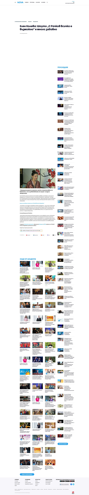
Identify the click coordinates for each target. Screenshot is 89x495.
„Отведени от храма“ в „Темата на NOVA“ (25, 323)
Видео (16, 485)
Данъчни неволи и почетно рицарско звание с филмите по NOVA (49, 468)
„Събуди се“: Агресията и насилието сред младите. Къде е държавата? (37, 443)
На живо (43, 2)
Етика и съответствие (66, 489)
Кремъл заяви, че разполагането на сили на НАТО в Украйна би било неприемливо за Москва (69, 414)
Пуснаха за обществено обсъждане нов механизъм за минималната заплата (69, 388)
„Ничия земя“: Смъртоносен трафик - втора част (50, 309)
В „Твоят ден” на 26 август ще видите (36, 268)
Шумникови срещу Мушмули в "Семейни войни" (49, 391)
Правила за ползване (59, 489)
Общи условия (45, 489)
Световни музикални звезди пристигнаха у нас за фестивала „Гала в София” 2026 (50, 377)
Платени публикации (17, 490)
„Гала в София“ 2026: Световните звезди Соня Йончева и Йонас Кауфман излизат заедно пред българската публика (24, 270)
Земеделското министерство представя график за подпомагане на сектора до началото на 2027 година (69, 131)
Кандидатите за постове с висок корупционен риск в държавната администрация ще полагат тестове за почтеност (68, 341)
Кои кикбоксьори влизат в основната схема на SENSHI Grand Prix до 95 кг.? (50, 443)
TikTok (45, 224)
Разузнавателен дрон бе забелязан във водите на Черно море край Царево (69, 211)
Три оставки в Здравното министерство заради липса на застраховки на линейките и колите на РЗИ (69, 373)
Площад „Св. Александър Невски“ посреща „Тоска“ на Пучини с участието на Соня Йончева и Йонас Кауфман (25, 297)
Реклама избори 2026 (20, 489)
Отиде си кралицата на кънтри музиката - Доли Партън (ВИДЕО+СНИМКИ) (68, 147)
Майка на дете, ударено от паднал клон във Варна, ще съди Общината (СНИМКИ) (69, 357)
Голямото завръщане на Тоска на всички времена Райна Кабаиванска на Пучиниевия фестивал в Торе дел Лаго (25, 310)
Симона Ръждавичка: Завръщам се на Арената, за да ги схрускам (49, 365)
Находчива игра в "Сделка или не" (48, 335)
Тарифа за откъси (33, 489)
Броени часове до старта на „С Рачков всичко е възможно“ (32, 203)
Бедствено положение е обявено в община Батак (69, 240)
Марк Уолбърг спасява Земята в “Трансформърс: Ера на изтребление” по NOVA (25, 431)
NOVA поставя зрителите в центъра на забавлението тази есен (25, 336)
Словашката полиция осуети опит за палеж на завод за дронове (69, 267)
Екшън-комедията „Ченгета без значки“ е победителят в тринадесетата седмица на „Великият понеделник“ (37, 352)
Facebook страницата (28, 224)
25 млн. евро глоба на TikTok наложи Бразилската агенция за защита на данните (69, 234)
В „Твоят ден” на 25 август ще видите (24, 364)
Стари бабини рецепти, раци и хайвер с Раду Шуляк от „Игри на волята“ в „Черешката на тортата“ (25, 404)
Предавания (37, 482)
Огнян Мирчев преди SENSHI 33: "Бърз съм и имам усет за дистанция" (36, 365)
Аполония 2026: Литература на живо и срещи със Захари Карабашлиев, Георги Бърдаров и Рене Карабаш (24, 378)
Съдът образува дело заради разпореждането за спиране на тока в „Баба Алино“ (68, 364)
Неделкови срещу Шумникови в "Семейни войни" (24, 350)
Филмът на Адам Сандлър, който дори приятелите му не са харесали (68, 99)
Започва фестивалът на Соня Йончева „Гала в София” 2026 (50, 430)
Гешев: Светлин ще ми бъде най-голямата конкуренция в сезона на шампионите (50, 351)
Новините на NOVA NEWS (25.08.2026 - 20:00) (69, 159)
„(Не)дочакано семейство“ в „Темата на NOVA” (24, 455)
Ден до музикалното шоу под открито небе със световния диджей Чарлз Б (25, 443)
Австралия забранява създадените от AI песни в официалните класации (69, 114)
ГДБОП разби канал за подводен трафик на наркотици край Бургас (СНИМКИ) (69, 327)
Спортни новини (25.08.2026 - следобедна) (67, 333)
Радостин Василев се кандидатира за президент (68, 254)
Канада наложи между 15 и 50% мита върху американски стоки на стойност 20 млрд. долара (69, 226)
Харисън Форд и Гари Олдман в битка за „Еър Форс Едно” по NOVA (25, 467)
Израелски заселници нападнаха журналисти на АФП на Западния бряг (69, 381)
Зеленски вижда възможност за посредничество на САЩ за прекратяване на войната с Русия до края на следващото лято (69, 397)
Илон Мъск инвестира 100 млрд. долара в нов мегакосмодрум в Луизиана (69, 72)
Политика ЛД (54, 489)
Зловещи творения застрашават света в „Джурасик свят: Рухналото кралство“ (50, 417)
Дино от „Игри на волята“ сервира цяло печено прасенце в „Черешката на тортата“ (49, 269)
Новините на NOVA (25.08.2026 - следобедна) (68, 350)
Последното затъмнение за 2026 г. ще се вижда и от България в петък (68, 261)
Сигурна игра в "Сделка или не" (37, 391)
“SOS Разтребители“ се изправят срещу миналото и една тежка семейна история (25, 417)
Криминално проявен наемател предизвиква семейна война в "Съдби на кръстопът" (37, 455)
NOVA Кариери (48, 482)
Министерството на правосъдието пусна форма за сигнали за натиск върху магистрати (68, 312)
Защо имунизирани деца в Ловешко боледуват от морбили (69, 188)
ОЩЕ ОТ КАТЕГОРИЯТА (27, 474)
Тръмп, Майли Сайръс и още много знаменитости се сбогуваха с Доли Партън (69, 106)
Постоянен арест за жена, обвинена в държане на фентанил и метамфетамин (69, 422)
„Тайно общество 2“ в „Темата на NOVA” (36, 430)
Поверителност (50, 489)
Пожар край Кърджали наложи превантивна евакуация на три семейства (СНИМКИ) (69, 195)
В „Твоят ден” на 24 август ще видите (36, 403)
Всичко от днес (17, 482)
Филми (36, 485)
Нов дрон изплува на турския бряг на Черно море (69, 297)
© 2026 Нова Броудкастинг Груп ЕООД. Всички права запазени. (22, 492)
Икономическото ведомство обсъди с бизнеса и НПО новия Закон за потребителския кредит (68, 289)
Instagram (41, 224)
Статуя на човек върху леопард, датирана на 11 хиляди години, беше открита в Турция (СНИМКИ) (69, 122)
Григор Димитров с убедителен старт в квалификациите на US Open (69, 139)
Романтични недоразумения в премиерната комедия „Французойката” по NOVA (37, 468)
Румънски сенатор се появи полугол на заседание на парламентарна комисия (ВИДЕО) (68, 280)
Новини (26, 2)
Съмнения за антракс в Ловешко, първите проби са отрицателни (69, 153)
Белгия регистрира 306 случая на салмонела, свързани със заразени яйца (69, 219)
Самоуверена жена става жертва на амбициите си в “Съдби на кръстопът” (50, 324)
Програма (32, 2)
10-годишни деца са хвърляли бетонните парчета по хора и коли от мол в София (69, 429)
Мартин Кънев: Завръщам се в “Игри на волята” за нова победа (37, 309)
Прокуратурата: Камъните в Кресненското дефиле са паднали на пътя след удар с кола (69, 304)
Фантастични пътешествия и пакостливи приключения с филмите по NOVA (37, 297)
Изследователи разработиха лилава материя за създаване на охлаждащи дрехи (69, 79)
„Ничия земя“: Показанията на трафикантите (48, 455)
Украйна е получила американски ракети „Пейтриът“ (68, 273)
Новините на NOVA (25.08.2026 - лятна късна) (68, 92)
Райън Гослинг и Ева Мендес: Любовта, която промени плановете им (68, 436)
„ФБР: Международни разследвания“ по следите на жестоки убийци (24, 392)
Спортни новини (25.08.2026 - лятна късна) (68, 86)
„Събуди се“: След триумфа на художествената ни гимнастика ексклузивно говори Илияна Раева (50, 404)
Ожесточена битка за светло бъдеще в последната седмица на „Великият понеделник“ (50, 297)
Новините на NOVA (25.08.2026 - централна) (68, 173)
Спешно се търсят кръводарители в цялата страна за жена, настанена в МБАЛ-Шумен (68, 181)
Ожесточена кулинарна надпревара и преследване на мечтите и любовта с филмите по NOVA (37, 417)
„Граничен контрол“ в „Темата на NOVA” (36, 323)
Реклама (16, 489)
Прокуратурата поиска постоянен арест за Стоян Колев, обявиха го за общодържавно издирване (69, 203)
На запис (38, 2)
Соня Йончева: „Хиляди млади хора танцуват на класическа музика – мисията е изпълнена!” (37, 377)
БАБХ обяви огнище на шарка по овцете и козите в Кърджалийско (68, 247)
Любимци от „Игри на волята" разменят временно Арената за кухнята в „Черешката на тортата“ (24, 284)
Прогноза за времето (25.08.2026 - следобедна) (68, 320)
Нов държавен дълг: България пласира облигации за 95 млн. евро (68, 406)
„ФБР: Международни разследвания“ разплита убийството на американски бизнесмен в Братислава (37, 337)
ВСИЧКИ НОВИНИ (63, 443)
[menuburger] (15, 2)
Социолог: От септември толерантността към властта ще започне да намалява (69, 166)
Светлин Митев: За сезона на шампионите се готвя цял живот (37, 283)
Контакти (41, 489)
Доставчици (38, 489)
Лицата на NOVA (28, 482)
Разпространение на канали (27, 489)
